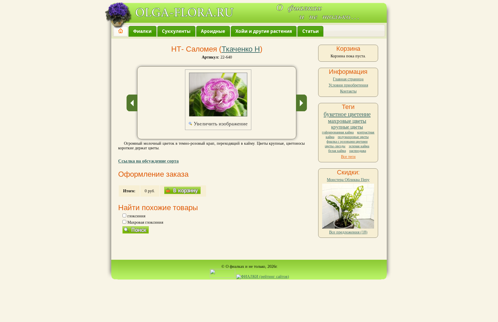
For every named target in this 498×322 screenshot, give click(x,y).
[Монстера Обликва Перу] (348, 227)
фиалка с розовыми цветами (347, 142)
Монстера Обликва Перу (348, 180)
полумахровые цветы (353, 137)
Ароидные (213, 31)
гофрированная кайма (338, 132)
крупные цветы (347, 127)
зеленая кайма (359, 146)
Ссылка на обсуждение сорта (148, 161)
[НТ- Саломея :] (218, 94)
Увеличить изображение (221, 124)
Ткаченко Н (241, 49)
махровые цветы (347, 121)
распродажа (357, 151)
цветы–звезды (335, 146)
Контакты (348, 91)
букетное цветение (347, 114)
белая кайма (337, 151)
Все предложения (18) (348, 232)
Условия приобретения (348, 85)
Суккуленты (176, 31)
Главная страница (348, 79)
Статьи (310, 31)
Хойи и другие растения (263, 31)
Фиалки (142, 31)
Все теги (348, 157)
